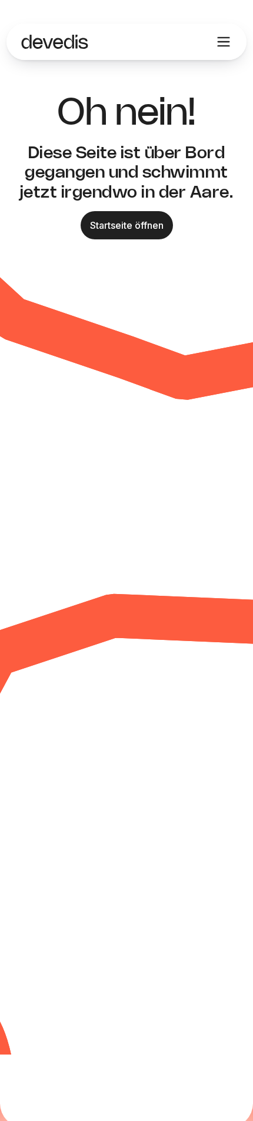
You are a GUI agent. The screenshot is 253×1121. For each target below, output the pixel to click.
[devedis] (54, 42)
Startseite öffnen (127, 225)
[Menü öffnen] (223, 42)
